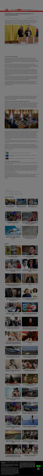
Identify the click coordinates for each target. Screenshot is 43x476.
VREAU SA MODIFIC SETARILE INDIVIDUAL (38, 468)
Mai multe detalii (10, 466)
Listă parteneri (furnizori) (22, 468)
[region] (21, 468)
